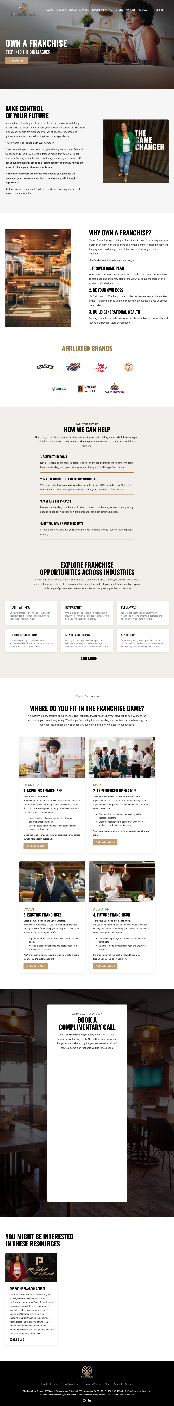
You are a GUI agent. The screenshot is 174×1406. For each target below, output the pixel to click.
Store (119, 10)
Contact (143, 10)
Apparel (131, 10)
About (51, 10)
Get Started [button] (17, 60)
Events (61, 10)
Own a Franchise (79, 10)
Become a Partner (102, 10)
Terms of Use (104, 1395)
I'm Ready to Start (35, 846)
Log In (159, 10)
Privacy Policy (90, 1395)
